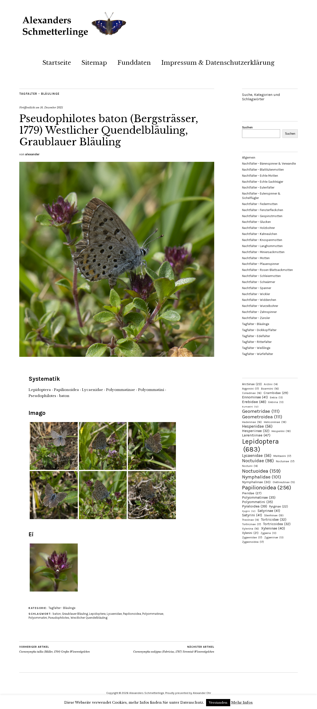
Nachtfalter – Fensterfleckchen (262, 210)
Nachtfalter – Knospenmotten (262, 240)
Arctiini (271, 384)
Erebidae (254, 401)
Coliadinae (252, 393)
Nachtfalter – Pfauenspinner (260, 264)
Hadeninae (252, 422)
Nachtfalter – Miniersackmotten (263, 252)
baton (57, 613)
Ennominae (255, 397)
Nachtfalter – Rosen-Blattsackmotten (267, 270)
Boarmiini (270, 388)
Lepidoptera (97, 613)
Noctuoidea (261, 471)
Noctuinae (285, 461)
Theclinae (250, 519)
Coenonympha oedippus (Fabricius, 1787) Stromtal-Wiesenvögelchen (173, 649)
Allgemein (248, 157)
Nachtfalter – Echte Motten (260, 175)
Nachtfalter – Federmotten (260, 204)
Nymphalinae (256, 482)
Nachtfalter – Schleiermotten (261, 276)
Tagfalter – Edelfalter (256, 336)
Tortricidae (273, 519)
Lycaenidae (114, 613)
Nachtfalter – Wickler (256, 294)
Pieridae (252, 493)
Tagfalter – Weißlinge (256, 348)
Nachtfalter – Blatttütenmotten (263, 169)
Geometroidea (262, 417)
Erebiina (276, 402)
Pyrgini (249, 511)
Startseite (56, 62)
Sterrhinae (274, 515)
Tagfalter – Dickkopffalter (259, 330)
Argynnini (250, 388)
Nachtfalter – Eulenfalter (258, 187)
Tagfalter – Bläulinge (255, 324)
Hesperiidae (257, 426)
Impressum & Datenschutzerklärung (218, 62)
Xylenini (250, 533)
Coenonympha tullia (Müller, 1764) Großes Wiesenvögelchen (54, 649)
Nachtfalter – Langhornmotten (262, 246)
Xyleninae (273, 528)
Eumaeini (250, 406)
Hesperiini (281, 431)
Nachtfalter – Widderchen (259, 300)
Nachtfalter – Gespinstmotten (262, 216)
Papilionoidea (132, 613)
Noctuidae (258, 460)
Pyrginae (278, 506)
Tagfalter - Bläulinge (39, 93)
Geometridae (261, 411)
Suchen (247, 127)
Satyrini (252, 515)
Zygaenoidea (253, 541)
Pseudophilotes (58, 617)
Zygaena (268, 533)
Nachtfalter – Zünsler (256, 318)
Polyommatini (38, 617)
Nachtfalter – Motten (256, 258)
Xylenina (250, 528)
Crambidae (276, 393)
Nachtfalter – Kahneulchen (259, 234)
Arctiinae (252, 384)
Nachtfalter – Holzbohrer (258, 228)
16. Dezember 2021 (51, 107)
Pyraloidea (254, 506)
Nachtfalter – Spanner (256, 288)
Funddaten (134, 62)
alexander (32, 154)
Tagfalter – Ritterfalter (257, 342)
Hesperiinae (255, 431)
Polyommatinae (152, 613)
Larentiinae (256, 435)
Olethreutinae (284, 482)
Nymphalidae (261, 477)
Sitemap (94, 62)
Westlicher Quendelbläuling (89, 617)
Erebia (276, 397)
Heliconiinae (275, 422)
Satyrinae (269, 510)
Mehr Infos (242, 702)
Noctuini (250, 466)
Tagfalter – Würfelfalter (257, 354)
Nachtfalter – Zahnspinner (259, 312)
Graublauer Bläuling (75, 613)
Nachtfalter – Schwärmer (258, 282)
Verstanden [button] (218, 703)
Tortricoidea (277, 524)
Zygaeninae (274, 537)
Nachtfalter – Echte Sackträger (262, 181)
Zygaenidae (252, 537)
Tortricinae (251, 524)
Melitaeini (282, 456)
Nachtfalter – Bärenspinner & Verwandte (269, 163)
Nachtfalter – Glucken (256, 222)
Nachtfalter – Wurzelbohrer (260, 306)
